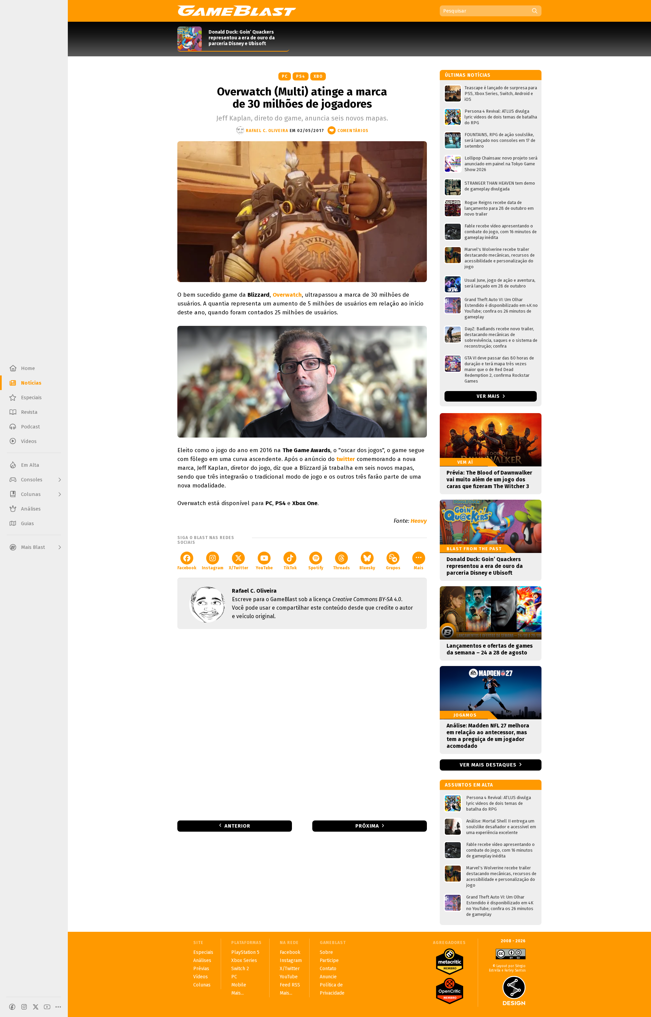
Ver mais (489, 396)
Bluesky (367, 568)
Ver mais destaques (488, 765)
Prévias (201, 969)
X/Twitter (238, 568)
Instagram (212, 568)
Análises (202, 960)
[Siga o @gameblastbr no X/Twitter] (35, 1007)
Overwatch (287, 294)
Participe (329, 960)
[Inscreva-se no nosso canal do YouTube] (47, 1007)
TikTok (290, 568)
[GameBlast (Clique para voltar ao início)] (236, 10)
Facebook (186, 568)
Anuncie (328, 977)
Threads (341, 568)
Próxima (367, 826)
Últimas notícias (468, 75)
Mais (418, 568)
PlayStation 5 (245, 952)
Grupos (393, 568)
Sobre (326, 952)
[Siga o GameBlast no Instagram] (24, 1007)
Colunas (202, 985)
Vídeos (200, 977)
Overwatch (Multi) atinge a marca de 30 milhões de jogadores (302, 98)
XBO (318, 76)
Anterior (237, 826)
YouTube (264, 568)
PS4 (300, 76)
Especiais (203, 952)
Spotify (315, 568)
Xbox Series (244, 960)
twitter (345, 459)
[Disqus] (302, 724)
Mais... (237, 993)
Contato (328, 969)
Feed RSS (290, 985)
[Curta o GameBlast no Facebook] (12, 1007)
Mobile (238, 985)
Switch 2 (240, 969)
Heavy (419, 520)
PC (285, 76)
